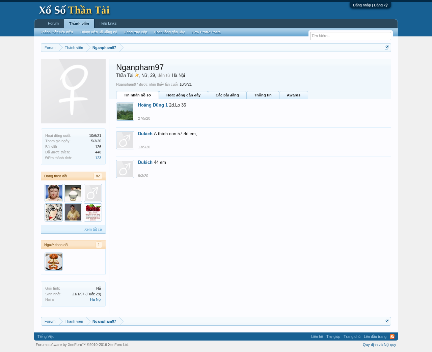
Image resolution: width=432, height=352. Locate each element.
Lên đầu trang (375, 336)
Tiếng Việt (45, 336)
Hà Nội (95, 299)
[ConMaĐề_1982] (73, 212)
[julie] (54, 212)
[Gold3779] (93, 193)
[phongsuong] (73, 193)
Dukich (145, 133)
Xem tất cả (93, 229)
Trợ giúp (333, 336)
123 (98, 158)
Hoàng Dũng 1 (153, 105)
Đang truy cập (135, 32)
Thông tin (263, 95)
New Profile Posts (206, 32)
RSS (392, 336)
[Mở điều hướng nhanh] (387, 47)
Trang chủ (352, 336)
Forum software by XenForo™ (82, 345)
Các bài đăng (227, 95)
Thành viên (79, 24)
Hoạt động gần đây (183, 95)
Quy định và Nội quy (379, 345)
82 (98, 176)
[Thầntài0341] (93, 212)
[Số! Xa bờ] (54, 193)
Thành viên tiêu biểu (56, 32)
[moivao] (54, 262)
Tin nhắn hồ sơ (137, 95)
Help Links (108, 23)
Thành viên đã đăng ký (98, 32)
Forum (53, 23)
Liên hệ (317, 336)
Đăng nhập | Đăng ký (370, 5)
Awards (293, 95)
